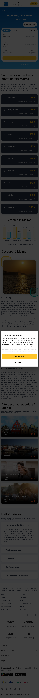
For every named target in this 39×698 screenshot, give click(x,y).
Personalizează (18, 362)
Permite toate (19, 356)
